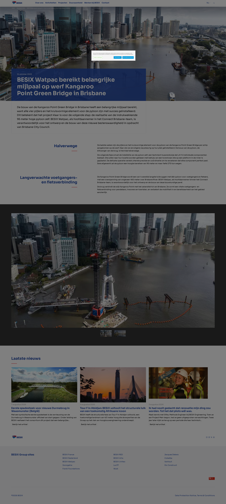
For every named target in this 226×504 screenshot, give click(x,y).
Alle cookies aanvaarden (128, 57)
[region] (113, 55)
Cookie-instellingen (98, 57)
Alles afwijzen (117, 57)
